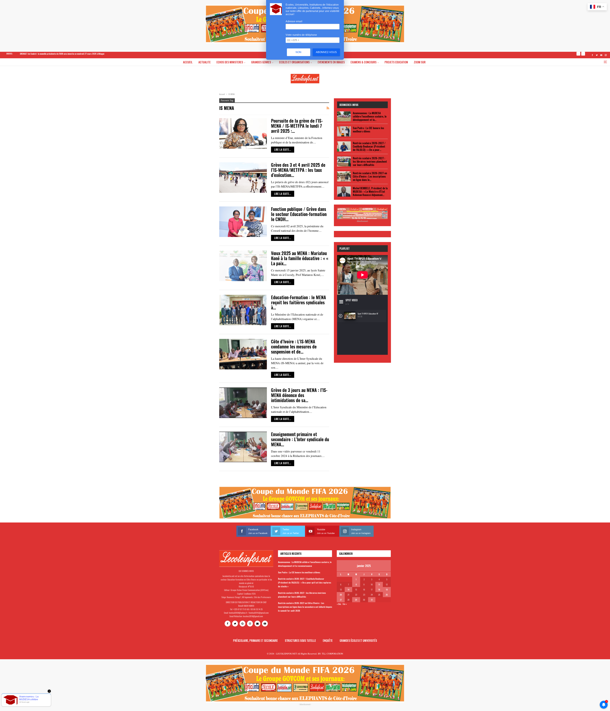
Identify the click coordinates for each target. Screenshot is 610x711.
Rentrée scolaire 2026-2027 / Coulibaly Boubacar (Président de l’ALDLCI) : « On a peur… (369, 146)
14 (348, 589)
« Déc (339, 604)
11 (379, 584)
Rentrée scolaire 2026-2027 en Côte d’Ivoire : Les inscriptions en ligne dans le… (370, 176)
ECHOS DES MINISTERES (230, 62)
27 (341, 599)
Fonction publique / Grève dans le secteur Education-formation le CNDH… (299, 214)
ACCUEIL (188, 62)
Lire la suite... (282, 150)
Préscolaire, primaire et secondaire (255, 640)
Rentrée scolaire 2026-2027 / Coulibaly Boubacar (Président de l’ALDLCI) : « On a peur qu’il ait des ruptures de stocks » (304, 582)
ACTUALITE (204, 62)
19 (387, 589)
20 (341, 594)
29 (356, 599)
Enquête (328, 640)
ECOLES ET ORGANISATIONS (294, 62)
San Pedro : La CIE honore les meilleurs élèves (368, 129)
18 (379, 589)
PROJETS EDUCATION (396, 62)
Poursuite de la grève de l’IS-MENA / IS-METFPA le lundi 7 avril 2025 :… (297, 125)
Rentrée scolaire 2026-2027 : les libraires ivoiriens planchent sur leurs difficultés (370, 161)
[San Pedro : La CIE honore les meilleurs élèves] (344, 131)
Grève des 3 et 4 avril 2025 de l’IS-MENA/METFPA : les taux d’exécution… (298, 170)
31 (372, 599)
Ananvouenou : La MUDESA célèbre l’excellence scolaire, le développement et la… (369, 116)
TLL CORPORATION (332, 653)
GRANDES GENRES (261, 62)
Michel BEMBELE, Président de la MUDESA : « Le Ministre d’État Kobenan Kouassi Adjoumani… (370, 191)
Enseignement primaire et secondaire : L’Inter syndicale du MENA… (300, 439)
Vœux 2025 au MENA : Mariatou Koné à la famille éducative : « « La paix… (299, 258)
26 (387, 594)
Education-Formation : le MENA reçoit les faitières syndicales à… (298, 302)
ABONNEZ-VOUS (326, 52)
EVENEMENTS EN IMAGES (331, 62)
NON (299, 52)
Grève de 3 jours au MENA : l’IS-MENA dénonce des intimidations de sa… (299, 395)
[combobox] (293, 40)
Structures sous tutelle (300, 640)
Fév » (345, 604)
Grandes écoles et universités (358, 640)
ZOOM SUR (420, 62)
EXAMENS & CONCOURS (363, 62)
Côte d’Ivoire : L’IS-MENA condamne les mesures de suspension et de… (294, 346)
